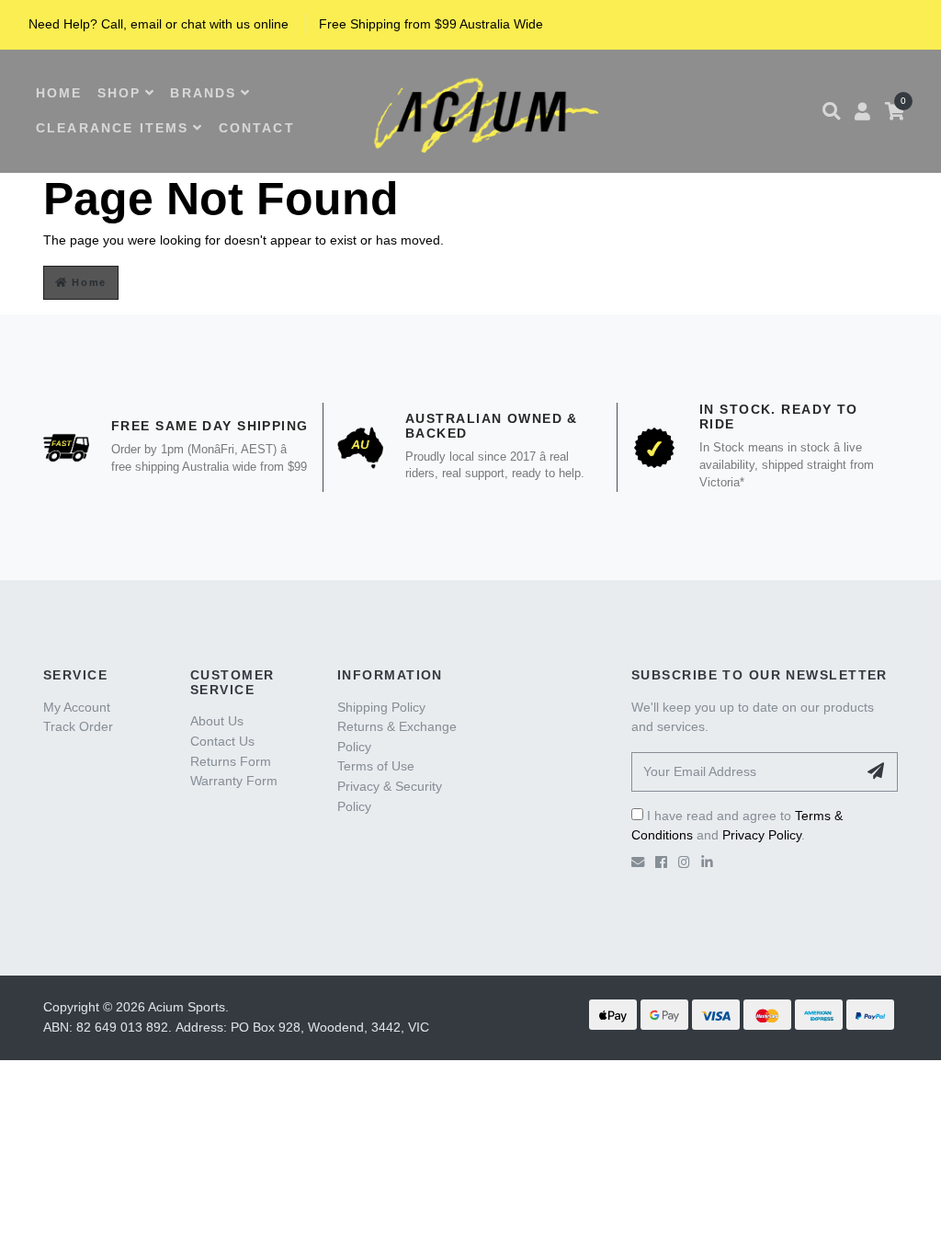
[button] (831, 111)
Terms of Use (375, 766)
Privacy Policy (761, 835)
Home (87, 282)
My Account (76, 707)
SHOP (119, 93)
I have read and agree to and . (737, 825)
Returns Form (230, 761)
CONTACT (257, 127)
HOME (59, 93)
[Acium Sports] (480, 110)
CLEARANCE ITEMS (112, 127)
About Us (217, 721)
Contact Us (222, 741)
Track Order (78, 726)
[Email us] (637, 862)
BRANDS (203, 93)
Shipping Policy (381, 707)
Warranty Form (234, 780)
